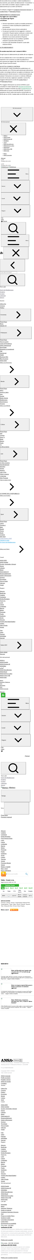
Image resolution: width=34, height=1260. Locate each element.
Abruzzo (2, 591)
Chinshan (3, 902)
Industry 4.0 (3, 325)
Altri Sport (3, 536)
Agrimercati (3, 353)
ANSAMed (6, 140)
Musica (2, 441)
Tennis (2, 531)
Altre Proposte (4, 478)
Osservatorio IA (4, 572)
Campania (3, 597)
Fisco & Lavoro (4, 341)
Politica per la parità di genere (9, 1257)
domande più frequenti (24, 86)
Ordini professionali (5, 345)
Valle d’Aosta (3, 625)
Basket (2, 529)
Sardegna (3, 616)
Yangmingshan (4, 904)
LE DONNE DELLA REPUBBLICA (9, 493)
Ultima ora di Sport (5, 549)
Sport (2, 514)
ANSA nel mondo (6, 1081)
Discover (2, 654)
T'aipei (10, 904)
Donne (2, 566)
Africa (1, 390)
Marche (2, 608)
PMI (1, 351)
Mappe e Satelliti (5, 867)
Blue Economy (4, 359)
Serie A (2, 297)
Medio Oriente (4, 398)
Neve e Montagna (6, 870)
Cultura (3, 424)
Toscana (2, 619)
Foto (2, 217)
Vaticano (2, 583)
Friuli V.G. (3, 601)
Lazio (1, 602)
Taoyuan (28, 904)
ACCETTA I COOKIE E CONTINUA (10, 66)
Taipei (14, 904)
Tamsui (18, 904)
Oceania (2, 403)
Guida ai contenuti (6, 1210)
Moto (1, 527)
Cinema (2, 435)
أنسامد (5, 142)
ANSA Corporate (7, 155)
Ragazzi (2, 470)
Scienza (2, 577)
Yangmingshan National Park (22, 902)
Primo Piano (3, 322)
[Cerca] (13, 228)
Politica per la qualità (7, 1240)
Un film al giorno (4, 446)
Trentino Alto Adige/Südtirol (7, 621)
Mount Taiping (20, 906)
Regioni (4, 210)
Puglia (2, 614)
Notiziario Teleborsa (5, 682)
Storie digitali (3, 652)
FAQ (1, 683)
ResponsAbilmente (5, 573)
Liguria (2, 604)
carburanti (3, 295)
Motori (1, 570)
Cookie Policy (4, 11)
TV (1, 445)
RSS (1, 687)
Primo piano (4, 815)
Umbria (2, 623)
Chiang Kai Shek (8, 906)
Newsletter (2, 685)
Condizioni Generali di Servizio (22, 9)
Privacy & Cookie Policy (7, 1216)
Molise (2, 610)
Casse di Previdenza (6, 343)
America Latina (4, 392)
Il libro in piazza (4, 474)
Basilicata (3, 593)
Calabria (2, 595)
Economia (4, 314)
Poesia (2, 468)
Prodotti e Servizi (6, 1079)
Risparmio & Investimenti (7, 349)
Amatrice (2, 292)
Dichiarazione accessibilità (8, 1223)
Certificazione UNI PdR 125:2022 (8, 1245)
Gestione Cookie (5, 1218)
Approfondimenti (4, 464)
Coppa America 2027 (6, 538)
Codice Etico (4, 1221)
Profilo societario (5, 1078)
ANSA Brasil (6, 147)
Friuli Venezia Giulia (6, 838)
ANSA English (6, 137)
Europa (2, 396)
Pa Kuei (15, 906)
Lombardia (3, 606)
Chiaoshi (23, 904)
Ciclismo (2, 534)
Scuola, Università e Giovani (8, 564)
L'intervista (3, 476)
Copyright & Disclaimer (7, 1219)
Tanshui (13, 902)
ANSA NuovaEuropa (8, 144)
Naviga (4, 796)
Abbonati (3, 158)
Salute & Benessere (5, 575)
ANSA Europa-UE (7, 139)
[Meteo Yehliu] (3, 874)
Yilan (2, 906)
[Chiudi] (15, 253)
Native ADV (4, 645)
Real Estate (3, 347)
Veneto (2, 627)
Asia (1, 394)
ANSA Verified (4, 562)
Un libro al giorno (5, 463)
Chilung (8, 902)
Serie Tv (2, 437)
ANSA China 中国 (7, 149)
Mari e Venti (4, 868)
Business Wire (4, 357)
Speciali (2, 638)
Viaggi (2, 585)
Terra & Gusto (4, 581)
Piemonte (2, 612)
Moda (1, 439)
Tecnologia (3, 579)
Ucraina (2, 294)
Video (2, 219)
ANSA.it (5, 135)
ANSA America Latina (8, 145)
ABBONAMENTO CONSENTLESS (10, 14)
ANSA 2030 (3, 360)
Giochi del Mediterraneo (6, 290)
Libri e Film (3, 472)
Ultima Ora (3, 304)
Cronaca (2, 306)
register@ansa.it (26, 88)
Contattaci (4, 1083)
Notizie (3, 865)
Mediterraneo (3, 400)
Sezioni (4, 186)
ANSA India (6, 150)
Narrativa (2, 466)
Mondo (3, 381)
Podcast (2, 634)
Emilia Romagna (5, 836)
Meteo (5, 153)
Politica (2, 307)
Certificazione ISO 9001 (6, 1227)
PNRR (2, 355)
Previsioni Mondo (6, 863)
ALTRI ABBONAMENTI (6, 47)
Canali (3, 198)
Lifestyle (2, 568)
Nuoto (1, 533)
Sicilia (1, 618)
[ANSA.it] (1, 252)
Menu (26, 174)
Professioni (4, 332)
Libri (2, 454)
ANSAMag (3, 636)
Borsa (1, 324)
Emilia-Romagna (4, 599)
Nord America (4, 402)
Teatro (1, 443)
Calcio (2, 523)
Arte (1, 433)
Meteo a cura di (5, 910)
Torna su (16, 1060)
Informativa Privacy (15, 11)
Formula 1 (3, 525)
